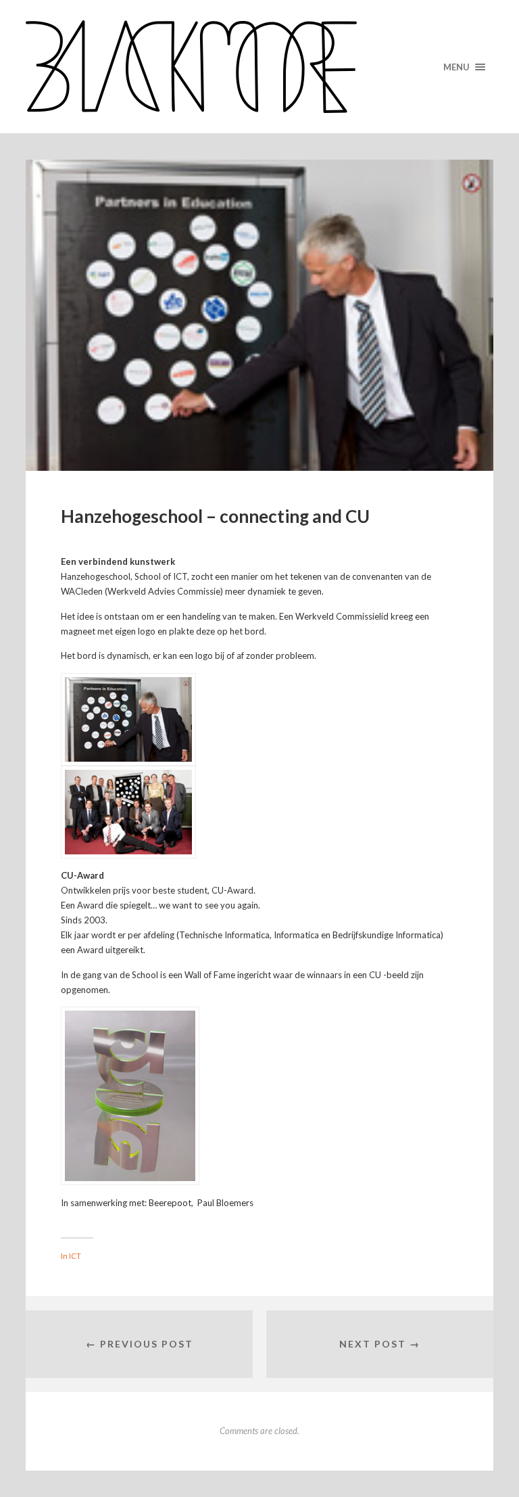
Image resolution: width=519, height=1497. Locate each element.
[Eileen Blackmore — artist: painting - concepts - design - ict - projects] (259, 66)
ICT (75, 1255)
